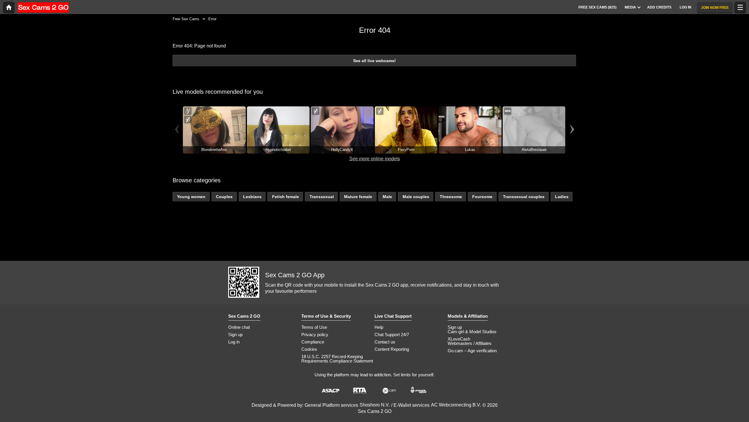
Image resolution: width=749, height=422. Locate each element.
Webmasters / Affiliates (470, 343)
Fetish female (285, 196)
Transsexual (322, 196)
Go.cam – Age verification (472, 350)
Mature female (358, 196)
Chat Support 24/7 (391, 334)
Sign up (235, 334)
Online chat (239, 327)
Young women (191, 196)
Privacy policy (314, 334)
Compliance (312, 341)
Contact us (384, 341)
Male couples (416, 196)
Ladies (561, 196)
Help (378, 327)
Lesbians (252, 196)
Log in (234, 341)
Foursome (482, 196)
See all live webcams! (374, 60)
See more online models (374, 158)
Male (387, 196)
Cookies (309, 349)
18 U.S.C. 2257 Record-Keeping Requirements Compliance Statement (337, 358)
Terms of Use (314, 327)
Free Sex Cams (186, 19)
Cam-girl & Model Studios (472, 331)
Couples (224, 196)
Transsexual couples (523, 196)
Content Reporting (391, 349)
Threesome (451, 196)
